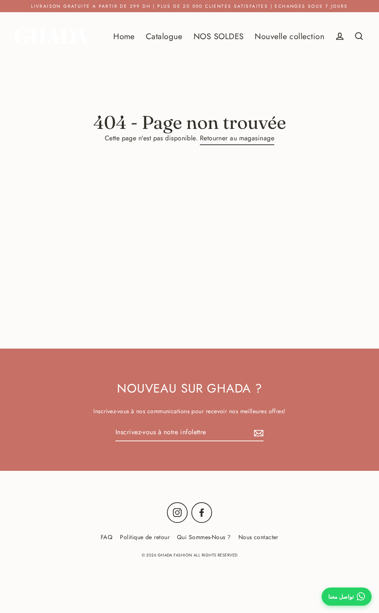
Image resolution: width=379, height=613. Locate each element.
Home (124, 36)
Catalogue (164, 36)
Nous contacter (258, 537)
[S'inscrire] (258, 433)
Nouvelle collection (290, 36)
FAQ (107, 537)
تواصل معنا (341, 596)
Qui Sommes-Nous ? (204, 537)
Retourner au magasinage (237, 138)
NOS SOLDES (219, 36)
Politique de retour (145, 537)
